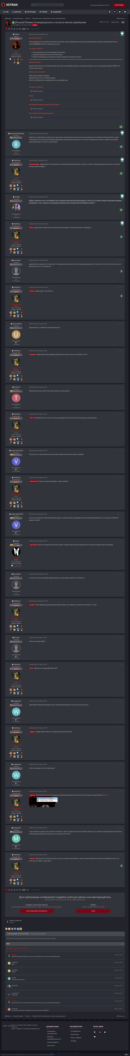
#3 (117, 160)
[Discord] (109, 11)
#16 (121, 574)
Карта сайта (51, 1045)
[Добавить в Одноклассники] (9, 929)
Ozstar (17, 637)
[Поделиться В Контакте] (6, 929)
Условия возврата (52, 1042)
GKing (17, 197)
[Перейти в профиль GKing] (16, 207)
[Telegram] (119, 11)
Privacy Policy (75, 1034)
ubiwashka (17, 324)
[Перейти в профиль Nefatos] (16, 171)
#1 (117, 34)
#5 (117, 224)
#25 (121, 855)
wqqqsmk (17, 701)
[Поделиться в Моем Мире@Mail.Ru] (15, 929)
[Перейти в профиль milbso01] (16, 838)
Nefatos (17, 160)
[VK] (114, 11)
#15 (121, 541)
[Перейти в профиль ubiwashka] (16, 334)
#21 (121, 728)
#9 (121, 351)
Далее (24, 28)
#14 (121, 514)
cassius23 (14, 1008)
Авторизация (105, 22)
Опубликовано (38, 34)
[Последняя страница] (28, 29)
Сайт (7, 12)
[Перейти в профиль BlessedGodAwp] (16, 144)
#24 (121, 828)
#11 (121, 414)
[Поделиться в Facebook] (12, 929)
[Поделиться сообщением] (114, 34)
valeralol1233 (17, 450)
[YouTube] (124, 11)
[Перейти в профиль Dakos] (8, 23)
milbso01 (17, 828)
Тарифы (44, 12)
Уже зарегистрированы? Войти (99, 5)
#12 (121, 451)
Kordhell (17, 260)
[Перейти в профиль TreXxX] (16, 398)
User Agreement (76, 1031)
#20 (121, 701)
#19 (121, 664)
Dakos (18, 25)
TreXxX (17, 387)
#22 (121, 764)
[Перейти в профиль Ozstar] (16, 648)
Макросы (17, 12)
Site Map (73, 1041)
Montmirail (15, 985)
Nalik (17, 541)
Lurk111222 (15, 962)
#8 (121, 324)
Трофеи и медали (16, 56)
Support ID (105, 795)
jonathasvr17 (15, 993)
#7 (121, 287)
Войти (93, 911)
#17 (121, 601)
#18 (121, 637)
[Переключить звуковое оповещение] (122, 944)
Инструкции (31, 12)
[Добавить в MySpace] (18, 929)
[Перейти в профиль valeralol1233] (16, 461)
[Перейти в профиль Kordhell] (16, 271)
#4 (117, 197)
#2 (117, 133)
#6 (121, 260)
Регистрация (119, 5)
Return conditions (76, 1037)
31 (122, 22)
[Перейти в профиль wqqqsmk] (16, 712)
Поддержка (57, 12)
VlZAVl (14, 978)
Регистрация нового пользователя (36, 911)
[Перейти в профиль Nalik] (16, 552)
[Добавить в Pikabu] (21, 929)
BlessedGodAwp (17, 133)
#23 (121, 791)
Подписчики (115, 22)
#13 (121, 477)
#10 (121, 387)
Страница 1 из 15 (35, 28)
